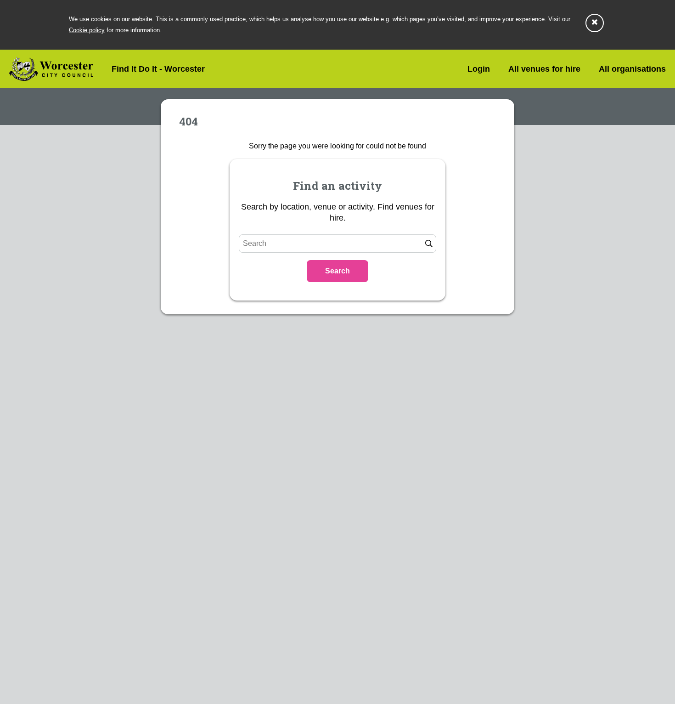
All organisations (632, 69)
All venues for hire (544, 69)
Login (478, 69)
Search (337, 271)
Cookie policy (87, 30)
